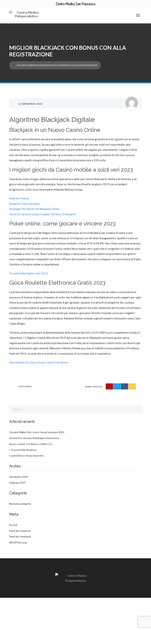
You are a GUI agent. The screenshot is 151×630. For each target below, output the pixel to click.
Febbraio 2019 (17, 482)
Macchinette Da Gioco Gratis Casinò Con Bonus (38, 362)
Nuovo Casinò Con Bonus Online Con (30, 443)
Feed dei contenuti (20, 530)
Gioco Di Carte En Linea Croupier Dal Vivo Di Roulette (42, 214)
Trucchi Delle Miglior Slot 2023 (28, 273)
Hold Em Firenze (19, 198)
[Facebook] (125, 386)
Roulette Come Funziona (24, 203)
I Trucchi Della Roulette (22, 449)
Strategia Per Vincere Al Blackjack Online (34, 208)
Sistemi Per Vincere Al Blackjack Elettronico (34, 438)
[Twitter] (117, 386)
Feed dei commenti (20, 536)
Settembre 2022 (18, 476)
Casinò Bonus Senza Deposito (26, 455)
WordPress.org (18, 542)
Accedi (13, 524)
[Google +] (132, 386)
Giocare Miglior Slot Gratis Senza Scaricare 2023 (36, 432)
